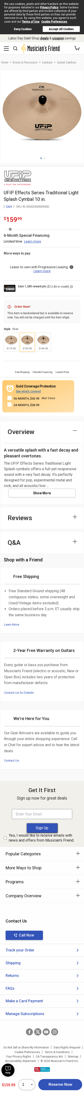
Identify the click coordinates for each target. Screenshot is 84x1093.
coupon (58, 38)
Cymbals (47, 62)
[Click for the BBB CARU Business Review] (42, 1069)
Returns (12, 975)
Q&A (9, 206)
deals (44, 38)
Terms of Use (30, 21)
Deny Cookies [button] (23, 29)
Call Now (26, 935)
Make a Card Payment (24, 1001)
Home (4, 62)
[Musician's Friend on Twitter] (38, 1032)
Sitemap (73, 1056)
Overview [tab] (21, 432)
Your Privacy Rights (18, 1056)
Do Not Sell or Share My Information (26, 1047)
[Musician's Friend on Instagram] (54, 1032)
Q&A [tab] (14, 542)
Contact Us (11, 760)
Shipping (13, 963)
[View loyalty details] (71, 287)
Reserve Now (60, 1084)
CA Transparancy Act (49, 1056)
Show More (42, 493)
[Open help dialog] (7, 1070)
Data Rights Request (67, 1047)
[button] (77, 48)
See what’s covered (28, 391)
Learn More (11, 624)
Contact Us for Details (19, 692)
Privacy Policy (49, 7)
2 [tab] (44, 158)
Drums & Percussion (25, 62)
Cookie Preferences (54, 21)
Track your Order (20, 950)
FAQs (10, 988)
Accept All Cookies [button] (61, 29)
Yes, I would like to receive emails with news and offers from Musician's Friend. (41, 837)
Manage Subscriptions (25, 1014)
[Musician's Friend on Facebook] (29, 1032)
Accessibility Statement (20, 1061)
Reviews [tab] (20, 518)
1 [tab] (41, 158)
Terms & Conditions (57, 1052)
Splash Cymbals (66, 62)
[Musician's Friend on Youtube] (46, 1032)
